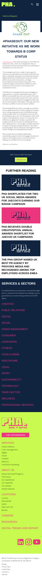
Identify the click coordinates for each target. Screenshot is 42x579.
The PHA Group (7, 62)
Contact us (21, 160)
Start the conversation (15, 435)
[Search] (32, 4)
